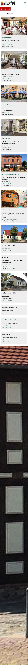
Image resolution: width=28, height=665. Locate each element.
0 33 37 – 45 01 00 (7, 300)
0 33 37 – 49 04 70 (7, 44)
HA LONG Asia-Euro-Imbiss (10, 320)
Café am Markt (6, 210)
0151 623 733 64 (7, 327)
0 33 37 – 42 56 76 (7, 341)
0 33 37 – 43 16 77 (7, 112)
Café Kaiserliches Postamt (9, 174)
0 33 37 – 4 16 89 (7, 250)
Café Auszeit (5, 138)
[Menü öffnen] (25, 3)
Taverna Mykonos (7, 105)
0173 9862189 (6, 266)
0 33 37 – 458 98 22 (7, 183)
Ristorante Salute (7, 37)
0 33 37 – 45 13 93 (7, 148)
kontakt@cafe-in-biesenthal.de (9, 219)
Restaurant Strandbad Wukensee (12, 71)
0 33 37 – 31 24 (6, 78)
